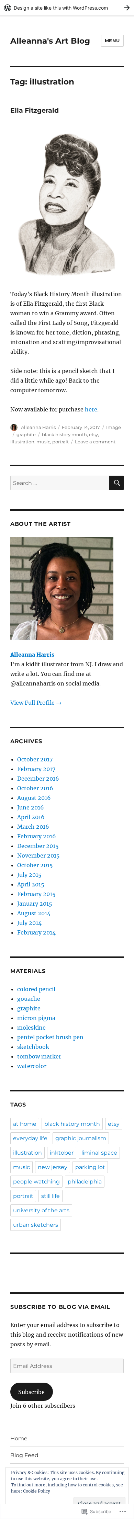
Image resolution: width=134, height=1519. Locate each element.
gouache (28, 998)
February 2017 (36, 769)
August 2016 (34, 797)
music (43, 441)
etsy (93, 434)
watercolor (31, 1066)
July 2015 (29, 874)
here (91, 409)
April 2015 (30, 884)
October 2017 (35, 759)
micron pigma (36, 1017)
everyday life (30, 1138)
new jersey (52, 1167)
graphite (26, 434)
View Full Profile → (36, 702)
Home (18, 1438)
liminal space (99, 1152)
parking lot (90, 1167)
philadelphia (85, 1181)
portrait (60, 441)
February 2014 (36, 932)
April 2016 (31, 817)
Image (113, 427)
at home (24, 1124)
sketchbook (33, 1046)
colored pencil (36, 989)
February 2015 (36, 894)
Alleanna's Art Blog (50, 41)
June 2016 (30, 807)
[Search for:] (59, 482)
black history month (64, 434)
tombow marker (39, 1056)
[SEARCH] (116, 483)
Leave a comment (95, 441)
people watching (36, 1181)
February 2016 (36, 836)
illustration (22, 441)
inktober (62, 1152)
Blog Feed (24, 1455)
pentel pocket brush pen (50, 1037)
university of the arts (41, 1210)
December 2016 (38, 778)
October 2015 (35, 865)
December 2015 (38, 845)
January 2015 (34, 903)
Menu (112, 40)
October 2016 (35, 788)
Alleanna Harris (38, 427)
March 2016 (33, 826)
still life (50, 1196)
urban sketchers (35, 1225)
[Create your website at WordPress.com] (67, 7)
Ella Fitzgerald (34, 110)
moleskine (31, 1027)
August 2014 (34, 913)
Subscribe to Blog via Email (60, 1307)
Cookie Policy (36, 1491)
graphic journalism (80, 1138)
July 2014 (29, 922)
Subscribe (31, 1391)
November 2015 (38, 855)
